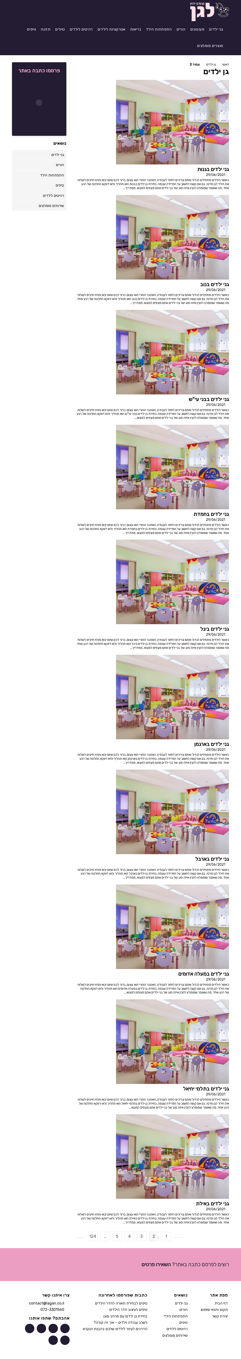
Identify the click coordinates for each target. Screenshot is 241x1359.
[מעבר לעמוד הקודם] (178, 1237)
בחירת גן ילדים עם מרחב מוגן (125, 1316)
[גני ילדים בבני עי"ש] (172, 352)
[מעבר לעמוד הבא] (80, 1237)
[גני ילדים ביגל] (172, 582)
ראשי (225, 64)
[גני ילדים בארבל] (172, 812)
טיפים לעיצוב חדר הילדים (128, 1309)
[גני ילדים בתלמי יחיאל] (172, 1042)
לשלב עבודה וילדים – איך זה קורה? (120, 1322)
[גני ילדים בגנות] (172, 122)
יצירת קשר (220, 1316)
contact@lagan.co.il (46, 1303)
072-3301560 (52, 1310)
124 (92, 1236)
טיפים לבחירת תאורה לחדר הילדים (121, 1303)
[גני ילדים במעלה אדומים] (172, 927)
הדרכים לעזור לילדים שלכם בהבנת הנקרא (115, 1329)
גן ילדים (211, 64)
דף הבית (221, 1303)
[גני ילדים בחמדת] (172, 467)
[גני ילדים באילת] (172, 1156)
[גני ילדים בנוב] (172, 237)
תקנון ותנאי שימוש (214, 1309)
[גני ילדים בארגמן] (172, 697)
